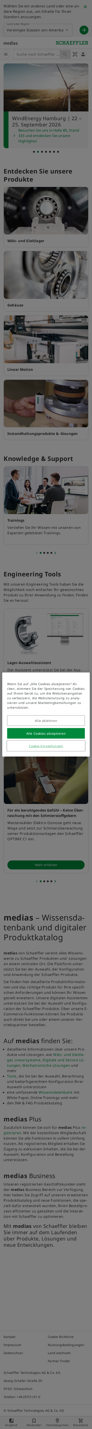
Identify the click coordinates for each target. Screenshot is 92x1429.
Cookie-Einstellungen (46, 746)
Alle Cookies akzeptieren (46, 733)
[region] (46, 715)
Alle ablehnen (46, 721)
